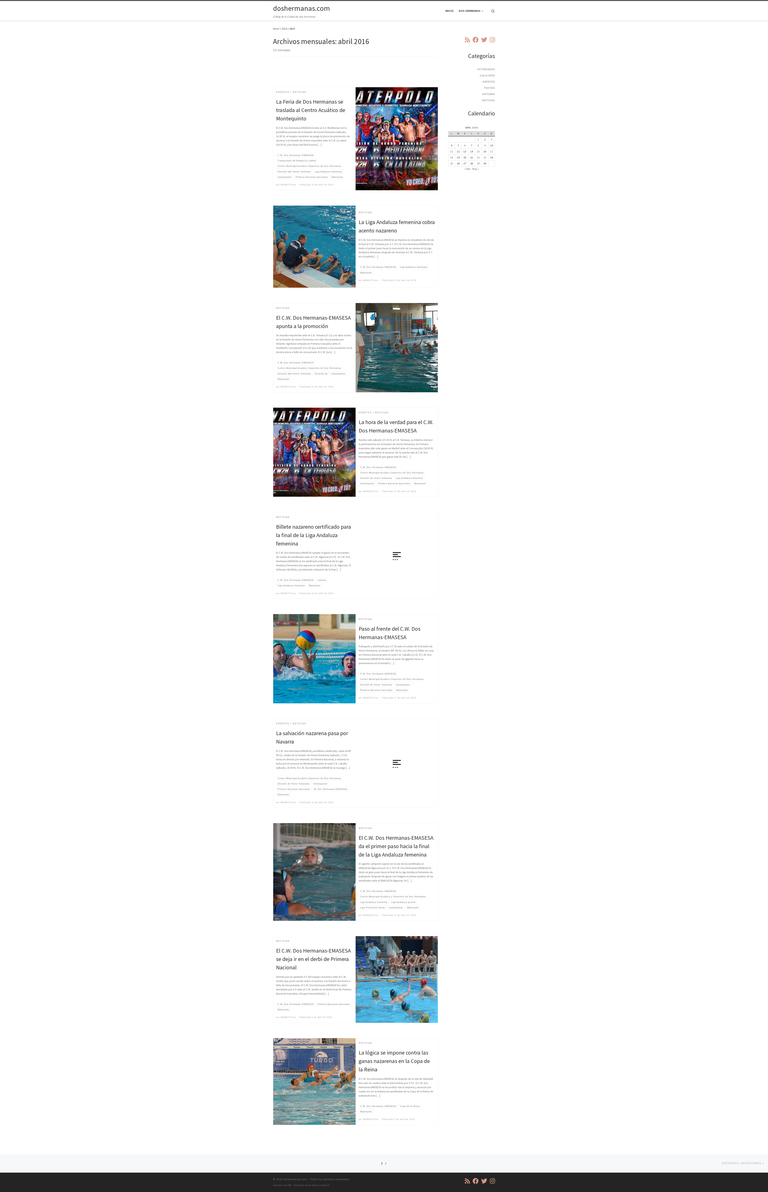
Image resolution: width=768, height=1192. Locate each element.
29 (478, 163)
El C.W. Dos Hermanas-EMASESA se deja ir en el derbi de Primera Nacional (313, 959)
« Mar (467, 169)
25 (451, 163)
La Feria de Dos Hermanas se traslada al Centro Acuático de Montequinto (310, 110)
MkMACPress (288, 184)
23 (484, 157)
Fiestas (489, 88)
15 (478, 151)
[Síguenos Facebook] (476, 40)
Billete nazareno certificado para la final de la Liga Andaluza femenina (313, 535)
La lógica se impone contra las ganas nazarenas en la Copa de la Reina (394, 1061)
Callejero (487, 75)
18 (451, 157)
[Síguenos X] (484, 40)
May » (475, 169)
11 (451, 151)
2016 (284, 28)
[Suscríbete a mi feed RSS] (467, 40)
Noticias (488, 100)
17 (491, 151)
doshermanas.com (295, 1179)
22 (478, 157)
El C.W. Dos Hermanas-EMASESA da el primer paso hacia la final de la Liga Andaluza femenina (396, 846)
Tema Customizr (321, 1185)
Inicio (276, 28)
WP (290, 1185)
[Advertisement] (355, 75)
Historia (488, 94)
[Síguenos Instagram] (492, 40)
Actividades (486, 69)
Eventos (489, 81)
